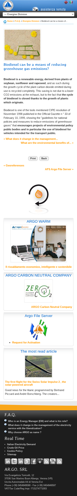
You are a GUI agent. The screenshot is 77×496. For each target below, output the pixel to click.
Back (44, 158)
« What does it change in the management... (31, 138)
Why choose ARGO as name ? (24, 432)
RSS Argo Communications (59, 461)
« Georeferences (14, 165)
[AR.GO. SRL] (8, 5)
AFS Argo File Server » (59, 169)
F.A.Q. (18, 21)
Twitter (14, 461)
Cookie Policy (15, 451)
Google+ (40, 461)
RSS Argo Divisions (46, 461)
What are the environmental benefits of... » (47, 142)
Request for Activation (26, 342)
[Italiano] (71, 3)
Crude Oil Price (15, 447)
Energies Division (31, 21)
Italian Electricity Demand (21, 444)
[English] (66, 3)
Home (10, 21)
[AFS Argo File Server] (38, 329)
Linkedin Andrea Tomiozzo (8, 461)
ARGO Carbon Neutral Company (51, 306)
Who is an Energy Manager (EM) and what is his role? (38, 421)
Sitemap (11, 454)
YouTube (53, 461)
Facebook (33, 461)
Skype (27, 461)
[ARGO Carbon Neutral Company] (38, 291)
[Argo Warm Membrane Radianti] (38, 244)
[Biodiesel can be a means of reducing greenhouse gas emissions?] (22, 45)
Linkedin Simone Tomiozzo (20, 461)
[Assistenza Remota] (50, 6)
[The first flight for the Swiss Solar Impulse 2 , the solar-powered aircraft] (38, 366)
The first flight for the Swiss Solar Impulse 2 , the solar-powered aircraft (35, 383)
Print (33, 158)
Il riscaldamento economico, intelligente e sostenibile (39, 266)
